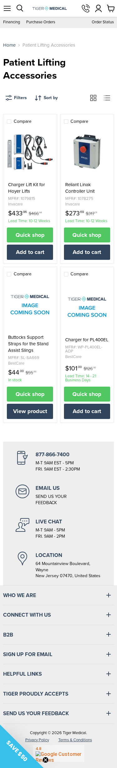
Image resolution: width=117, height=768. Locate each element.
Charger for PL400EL (87, 340)
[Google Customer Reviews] (58, 753)
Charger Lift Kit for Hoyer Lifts (26, 188)
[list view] (107, 98)
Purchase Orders (40, 22)
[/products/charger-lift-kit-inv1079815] (30, 152)
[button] (22, 746)
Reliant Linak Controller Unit (80, 188)
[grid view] (93, 98)
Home (9, 45)
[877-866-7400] (58, 461)
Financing (11, 22)
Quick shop (30, 235)
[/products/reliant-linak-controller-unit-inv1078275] (87, 152)
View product (30, 411)
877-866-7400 (86, 8)
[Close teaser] (45, 760)
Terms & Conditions (75, 740)
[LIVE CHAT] (58, 528)
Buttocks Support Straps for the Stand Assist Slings (28, 344)
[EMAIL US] (58, 495)
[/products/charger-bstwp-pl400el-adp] (87, 307)
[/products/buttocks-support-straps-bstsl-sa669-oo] (30, 304)
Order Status (103, 22)
